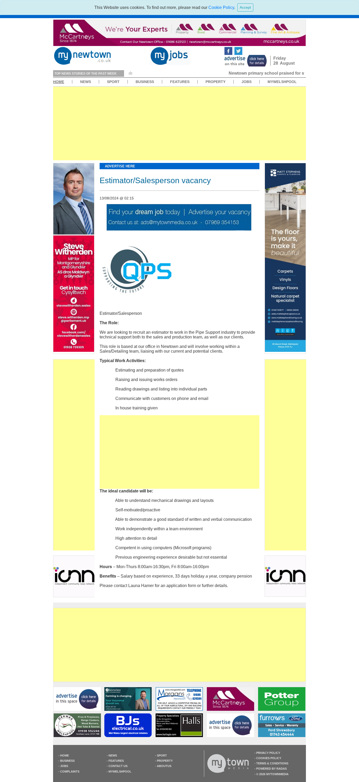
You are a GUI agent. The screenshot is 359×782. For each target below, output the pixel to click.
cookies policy (268, 758)
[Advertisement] (179, 123)
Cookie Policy (221, 7)
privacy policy (268, 752)
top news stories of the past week (85, 73)
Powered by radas (271, 768)
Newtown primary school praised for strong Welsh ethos (187, 73)
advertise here (120, 166)
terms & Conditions (272, 763)
